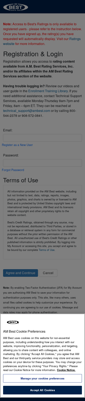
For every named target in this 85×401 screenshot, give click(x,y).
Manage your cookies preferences (42, 378)
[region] (42, 356)
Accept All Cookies (42, 390)
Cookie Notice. (66, 370)
